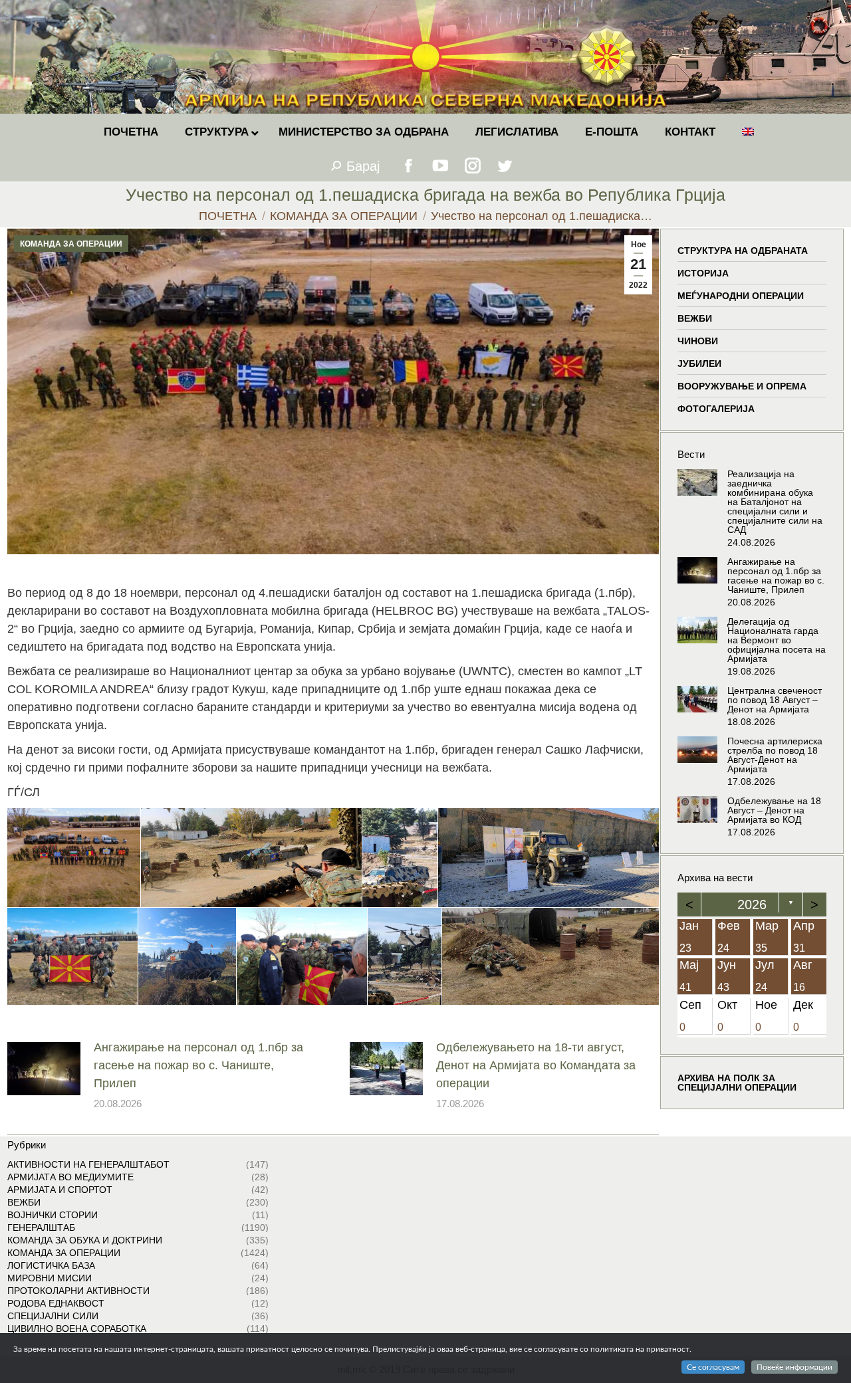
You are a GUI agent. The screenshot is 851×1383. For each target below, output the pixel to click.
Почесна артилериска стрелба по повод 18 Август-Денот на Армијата (774, 755)
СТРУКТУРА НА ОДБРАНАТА (742, 250)
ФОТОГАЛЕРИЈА (716, 408)
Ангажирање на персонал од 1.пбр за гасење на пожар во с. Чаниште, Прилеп (198, 1065)
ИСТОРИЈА (703, 273)
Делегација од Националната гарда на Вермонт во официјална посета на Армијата (776, 640)
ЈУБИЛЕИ (699, 363)
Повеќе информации (794, 1367)
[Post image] (43, 1068)
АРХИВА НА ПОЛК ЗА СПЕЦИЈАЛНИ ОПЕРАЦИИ (736, 1083)
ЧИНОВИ (697, 341)
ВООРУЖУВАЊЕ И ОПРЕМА (741, 386)
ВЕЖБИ (694, 318)
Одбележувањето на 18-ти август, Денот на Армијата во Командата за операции (536, 1065)
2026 (752, 904)
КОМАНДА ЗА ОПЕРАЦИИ (71, 244)
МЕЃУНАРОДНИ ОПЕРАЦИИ (740, 295)
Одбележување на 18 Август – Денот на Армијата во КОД (774, 810)
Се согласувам (713, 1367)
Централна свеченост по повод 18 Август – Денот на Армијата (774, 700)
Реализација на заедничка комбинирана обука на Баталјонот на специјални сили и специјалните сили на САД (774, 501)
